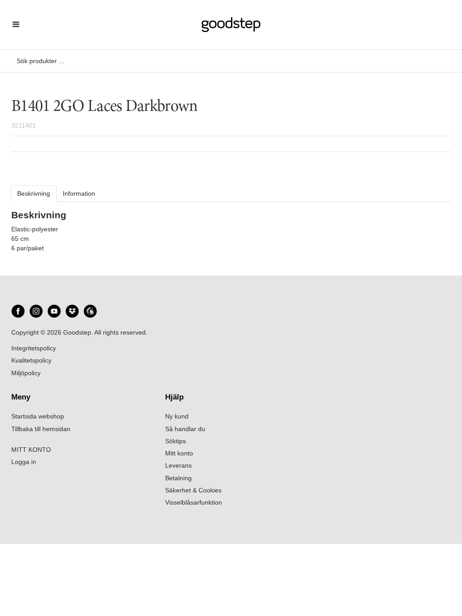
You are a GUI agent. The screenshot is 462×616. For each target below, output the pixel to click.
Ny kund (177, 416)
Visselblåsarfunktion (193, 502)
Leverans (178, 465)
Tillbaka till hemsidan (40, 428)
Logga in (23, 461)
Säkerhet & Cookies (193, 490)
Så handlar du (185, 428)
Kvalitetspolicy (31, 360)
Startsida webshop (37, 416)
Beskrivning (33, 193)
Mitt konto (179, 453)
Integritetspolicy (33, 348)
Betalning (178, 478)
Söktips (175, 441)
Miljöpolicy (26, 373)
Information (79, 193)
